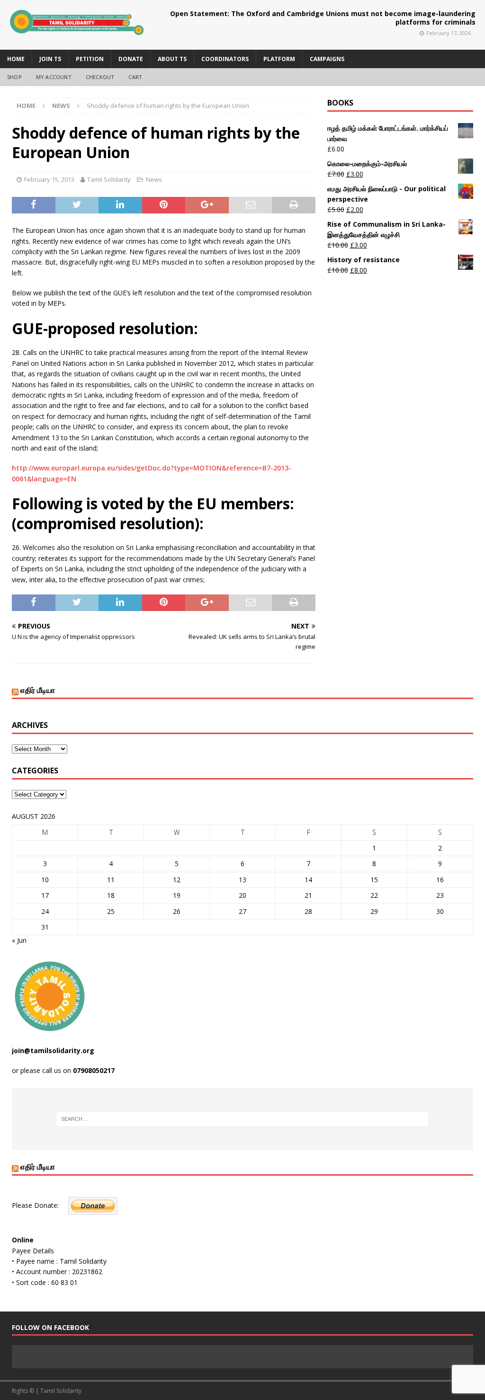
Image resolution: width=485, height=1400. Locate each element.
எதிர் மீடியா (37, 690)
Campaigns (327, 59)
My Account (54, 76)
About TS (172, 59)
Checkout (100, 76)
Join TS (50, 59)
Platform (279, 59)
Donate (130, 59)
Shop (14, 76)
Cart (135, 76)
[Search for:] (242, 1119)
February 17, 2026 (448, 32)
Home (16, 59)
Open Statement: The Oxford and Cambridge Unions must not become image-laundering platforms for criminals (323, 18)
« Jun (19, 940)
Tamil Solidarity (109, 179)
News (154, 179)
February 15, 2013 (49, 179)
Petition (90, 59)
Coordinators (225, 59)
